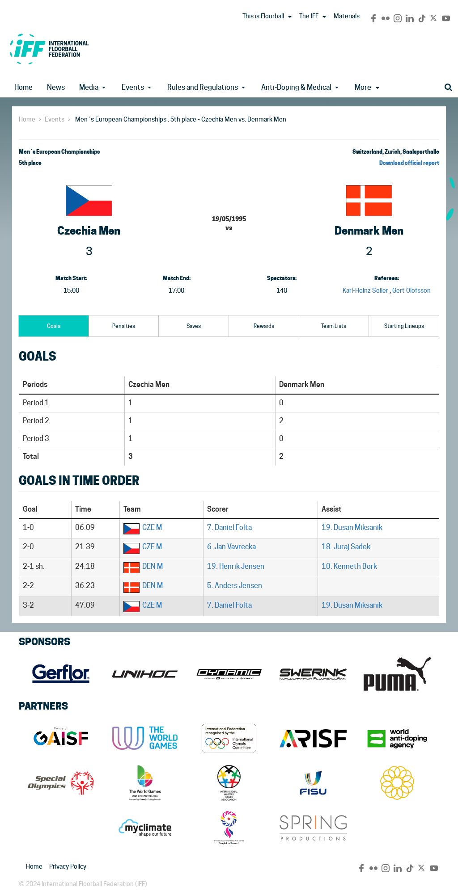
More (363, 87)
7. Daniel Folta (229, 527)
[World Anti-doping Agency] (397, 738)
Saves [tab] (194, 326)
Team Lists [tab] (333, 326)
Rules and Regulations (202, 87)
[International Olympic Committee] (229, 738)
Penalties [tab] (123, 326)
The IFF (308, 16)
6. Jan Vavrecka (231, 546)
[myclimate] (145, 827)
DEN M (152, 566)
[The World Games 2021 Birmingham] (145, 783)
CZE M (152, 527)
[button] (290, 17)
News (56, 87)
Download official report (409, 163)
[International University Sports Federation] (313, 783)
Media (88, 87)
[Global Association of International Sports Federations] (61, 738)
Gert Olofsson (411, 290)
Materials (347, 16)
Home (23, 87)
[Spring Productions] (313, 827)
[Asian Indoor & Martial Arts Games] (229, 827)
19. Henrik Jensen (235, 566)
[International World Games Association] (145, 738)
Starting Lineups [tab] (404, 326)
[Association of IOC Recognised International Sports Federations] (313, 738)
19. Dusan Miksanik (352, 527)
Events (133, 87)
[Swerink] (313, 673)
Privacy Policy (67, 866)
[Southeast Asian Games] (397, 783)
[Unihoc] (145, 673)
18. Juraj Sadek (346, 546)
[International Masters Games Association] (229, 783)
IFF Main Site (49, 48)
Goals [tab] (53, 326)
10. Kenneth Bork (349, 566)
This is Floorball (263, 16)
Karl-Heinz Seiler (365, 290)
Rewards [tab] (264, 326)
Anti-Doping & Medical (296, 87)
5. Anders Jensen (234, 585)
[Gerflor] (61, 673)
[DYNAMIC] (229, 673)
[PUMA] (397, 673)
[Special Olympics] (61, 783)
